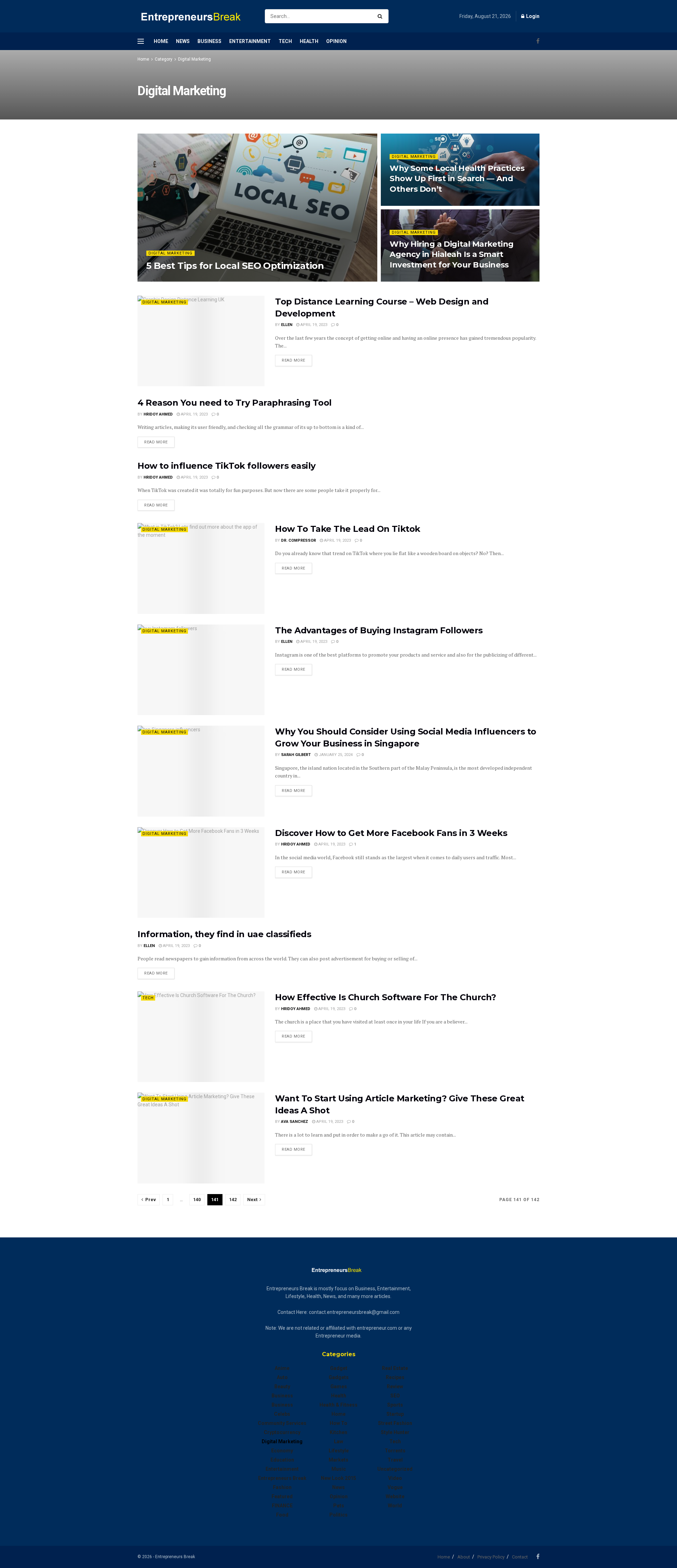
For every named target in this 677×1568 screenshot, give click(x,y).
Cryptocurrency (282, 1432)
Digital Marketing (194, 59)
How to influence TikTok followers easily (227, 466)
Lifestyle (339, 1450)
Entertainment (250, 41)
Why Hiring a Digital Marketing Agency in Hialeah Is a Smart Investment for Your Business (452, 254)
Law (338, 1441)
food (282, 1515)
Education (282, 1460)
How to (338, 1423)
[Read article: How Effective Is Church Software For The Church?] (201, 1036)
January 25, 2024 (335, 754)
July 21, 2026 (406, 279)
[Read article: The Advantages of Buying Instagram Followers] (201, 670)
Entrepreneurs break (282, 1478)
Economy (282, 1450)
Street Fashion (395, 1423)
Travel (395, 1460)
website (395, 1496)
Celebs (282, 1414)
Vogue (395, 1487)
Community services (282, 1423)
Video (395, 1478)
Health (309, 41)
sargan (160, 279)
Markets (338, 1460)
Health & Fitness (338, 1405)
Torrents (395, 1450)
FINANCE (282, 1505)
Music (338, 1469)
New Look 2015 (338, 1478)
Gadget (338, 1368)
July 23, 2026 (406, 203)
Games (338, 1386)
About (463, 1557)
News (183, 41)
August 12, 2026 (191, 279)
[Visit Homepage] (195, 16)
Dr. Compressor (298, 540)
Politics (338, 1515)
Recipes (395, 1377)
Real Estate (395, 1368)
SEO (395, 1395)
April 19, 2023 (313, 324)
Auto (282, 1377)
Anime (282, 1368)
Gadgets (339, 1377)
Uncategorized (395, 1469)
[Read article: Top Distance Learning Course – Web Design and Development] (201, 341)
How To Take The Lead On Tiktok (347, 529)
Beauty (282, 1386)
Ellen (286, 324)
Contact (520, 1557)
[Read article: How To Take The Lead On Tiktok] (201, 568)
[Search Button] (381, 16)
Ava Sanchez (294, 1121)
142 (233, 1199)
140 (197, 1199)
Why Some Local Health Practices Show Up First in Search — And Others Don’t (457, 179)
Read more (297, 360)
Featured (282, 1496)
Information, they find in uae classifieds (224, 934)
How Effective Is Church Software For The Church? (385, 997)
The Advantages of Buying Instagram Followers (379, 630)
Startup (395, 1414)
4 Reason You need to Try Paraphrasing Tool (235, 403)
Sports (395, 1405)
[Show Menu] (141, 41)
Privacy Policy (491, 1557)
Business (209, 41)
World (395, 1505)
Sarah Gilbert (296, 754)
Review (395, 1386)
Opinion (336, 41)
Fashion (282, 1487)
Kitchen (338, 1432)
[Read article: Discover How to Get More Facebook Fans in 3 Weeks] (201, 872)
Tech (285, 41)
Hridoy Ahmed (158, 414)
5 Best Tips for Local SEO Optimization (235, 265)
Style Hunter (395, 1432)
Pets (338, 1505)
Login (532, 16)
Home (161, 41)
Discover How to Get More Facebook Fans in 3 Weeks (391, 833)
